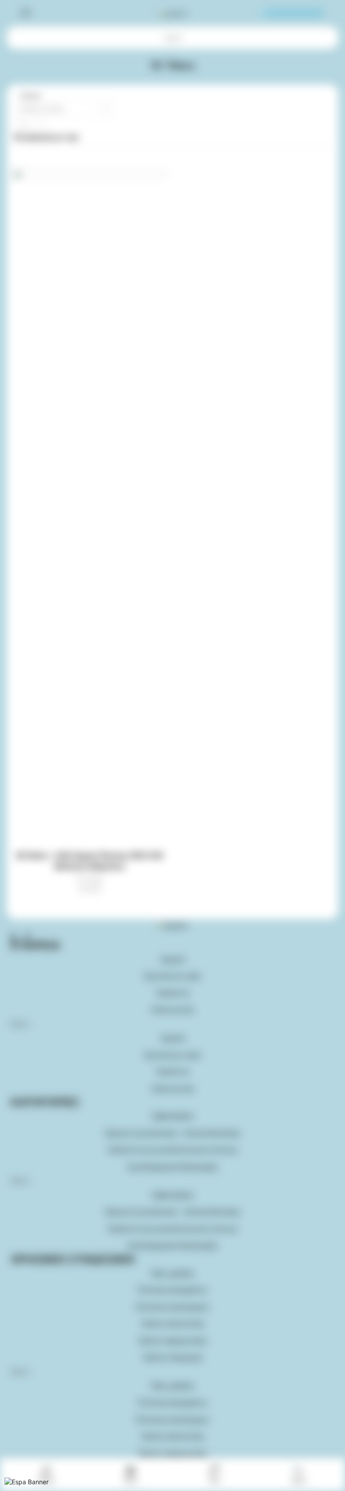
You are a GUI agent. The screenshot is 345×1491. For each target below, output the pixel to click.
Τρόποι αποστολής (172, 1323)
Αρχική (173, 37)
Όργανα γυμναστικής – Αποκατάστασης (172, 1133)
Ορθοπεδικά (172, 1116)
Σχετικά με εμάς (172, 976)
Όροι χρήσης (172, 1273)
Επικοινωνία (173, 1009)
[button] (172, 1024)
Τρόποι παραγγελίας (172, 1340)
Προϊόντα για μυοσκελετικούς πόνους (173, 1150)
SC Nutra (89, 879)
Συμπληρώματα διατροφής (173, 1167)
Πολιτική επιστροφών (172, 1307)
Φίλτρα (29, 95)
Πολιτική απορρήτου (172, 1290)
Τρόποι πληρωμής (172, 1357)
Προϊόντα (172, 993)
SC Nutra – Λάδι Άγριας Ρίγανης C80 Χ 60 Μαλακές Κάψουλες (89, 861)
